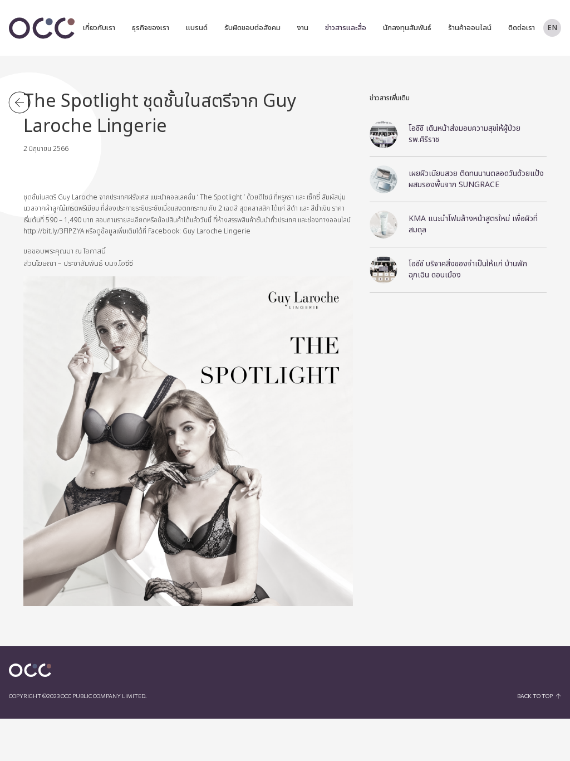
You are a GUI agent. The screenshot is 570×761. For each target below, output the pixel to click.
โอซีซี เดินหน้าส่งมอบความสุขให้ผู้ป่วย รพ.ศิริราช (464, 134)
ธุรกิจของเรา (150, 27)
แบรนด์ (197, 27)
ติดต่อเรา (521, 27)
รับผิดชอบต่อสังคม (252, 27)
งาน (302, 27)
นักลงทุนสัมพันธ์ (407, 27)
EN (552, 27)
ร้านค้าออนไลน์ (470, 27)
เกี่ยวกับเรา (99, 27)
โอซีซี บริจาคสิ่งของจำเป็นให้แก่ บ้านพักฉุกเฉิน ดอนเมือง (468, 269)
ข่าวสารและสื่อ (345, 27)
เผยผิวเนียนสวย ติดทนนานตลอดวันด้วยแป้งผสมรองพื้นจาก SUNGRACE (476, 179)
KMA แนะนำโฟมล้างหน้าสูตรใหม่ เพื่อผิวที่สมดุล (473, 224)
